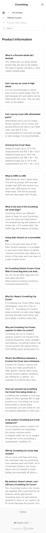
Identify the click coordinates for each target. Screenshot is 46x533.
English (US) (22, 522)
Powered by (17, 529)
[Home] (3, 12)
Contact (23, 512)
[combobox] (23, 28)
